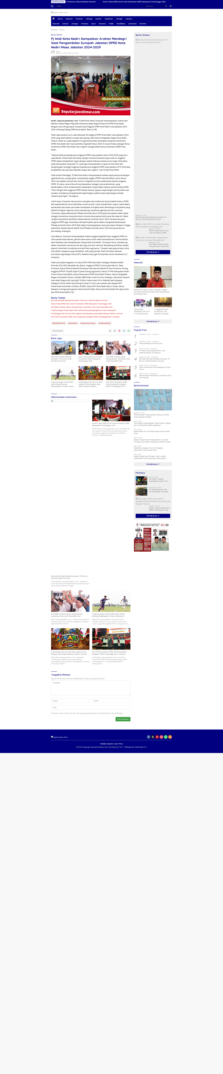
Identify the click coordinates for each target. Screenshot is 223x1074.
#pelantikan (72, 323)
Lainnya (129, 19)
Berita (60, 19)
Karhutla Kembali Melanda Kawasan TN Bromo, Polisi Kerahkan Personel (79, 300)
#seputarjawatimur (88, 323)
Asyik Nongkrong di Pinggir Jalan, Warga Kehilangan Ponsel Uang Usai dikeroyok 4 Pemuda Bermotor (150, 457)
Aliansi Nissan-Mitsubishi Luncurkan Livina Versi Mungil (155, 376)
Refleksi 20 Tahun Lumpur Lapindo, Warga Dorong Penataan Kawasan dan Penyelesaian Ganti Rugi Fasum (151, 292)
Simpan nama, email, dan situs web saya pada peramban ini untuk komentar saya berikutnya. (88, 713)
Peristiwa (79, 19)
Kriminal (143, 24)
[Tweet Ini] (114, 331)
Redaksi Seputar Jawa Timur (111, 744)
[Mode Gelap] (171, 6)
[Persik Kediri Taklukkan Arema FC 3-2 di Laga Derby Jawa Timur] (142, 302)
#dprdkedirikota (58, 323)
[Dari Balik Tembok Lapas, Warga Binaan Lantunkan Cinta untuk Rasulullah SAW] (118, 348)
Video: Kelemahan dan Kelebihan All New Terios (155, 368)
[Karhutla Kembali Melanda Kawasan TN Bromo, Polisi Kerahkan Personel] (63, 348)
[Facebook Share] (110, 331)
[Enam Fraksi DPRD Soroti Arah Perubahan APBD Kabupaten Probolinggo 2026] (91, 348)
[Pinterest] (157, 737)
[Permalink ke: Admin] (53, 52)
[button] (166, 6)
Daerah (98, 19)
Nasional (69, 19)
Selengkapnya (152, 252)
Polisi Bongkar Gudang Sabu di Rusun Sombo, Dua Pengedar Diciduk (151, 416)
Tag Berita (109, 19)
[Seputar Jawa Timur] (59, 12)
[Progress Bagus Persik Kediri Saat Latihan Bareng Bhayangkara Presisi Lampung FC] (63, 373)
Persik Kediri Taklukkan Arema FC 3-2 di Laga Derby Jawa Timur (142, 311)
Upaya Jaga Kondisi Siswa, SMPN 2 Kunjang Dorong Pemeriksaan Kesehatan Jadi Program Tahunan (159, 509)
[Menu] (52, 6)
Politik (111, 24)
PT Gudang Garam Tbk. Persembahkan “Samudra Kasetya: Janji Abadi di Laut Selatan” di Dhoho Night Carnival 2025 (159, 491)
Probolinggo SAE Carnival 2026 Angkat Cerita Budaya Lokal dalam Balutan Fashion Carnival (87, 314)
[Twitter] (153, 737)
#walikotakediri (105, 323)
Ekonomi (102, 24)
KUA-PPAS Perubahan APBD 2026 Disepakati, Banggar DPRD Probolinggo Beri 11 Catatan (85, 317)
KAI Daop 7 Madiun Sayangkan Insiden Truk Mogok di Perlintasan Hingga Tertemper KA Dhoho (158, 480)
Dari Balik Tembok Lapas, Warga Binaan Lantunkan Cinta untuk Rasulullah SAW (168, 2)
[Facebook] (148, 737)
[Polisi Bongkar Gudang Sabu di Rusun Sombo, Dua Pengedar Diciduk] (153, 399)
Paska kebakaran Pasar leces (150, 343)
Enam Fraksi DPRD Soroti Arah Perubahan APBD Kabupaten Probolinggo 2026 (97, 2)
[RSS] (170, 737)
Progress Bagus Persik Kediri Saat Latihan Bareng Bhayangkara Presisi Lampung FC (83, 310)
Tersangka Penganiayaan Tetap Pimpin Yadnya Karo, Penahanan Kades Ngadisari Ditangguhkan (152, 424)
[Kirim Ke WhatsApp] (128, 331)
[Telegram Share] (124, 331)
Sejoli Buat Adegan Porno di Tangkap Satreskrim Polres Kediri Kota (148, 449)
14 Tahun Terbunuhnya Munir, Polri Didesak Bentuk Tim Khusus (152, 352)
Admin (58, 51)
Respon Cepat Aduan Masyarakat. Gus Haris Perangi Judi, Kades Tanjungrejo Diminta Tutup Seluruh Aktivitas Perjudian (152, 441)
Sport (93, 24)
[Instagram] (161, 737)
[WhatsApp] (166, 737)
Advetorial (132, 24)
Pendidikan (121, 24)
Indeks (59, 6)
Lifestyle (89, 19)
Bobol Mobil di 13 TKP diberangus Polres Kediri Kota (152, 432)
